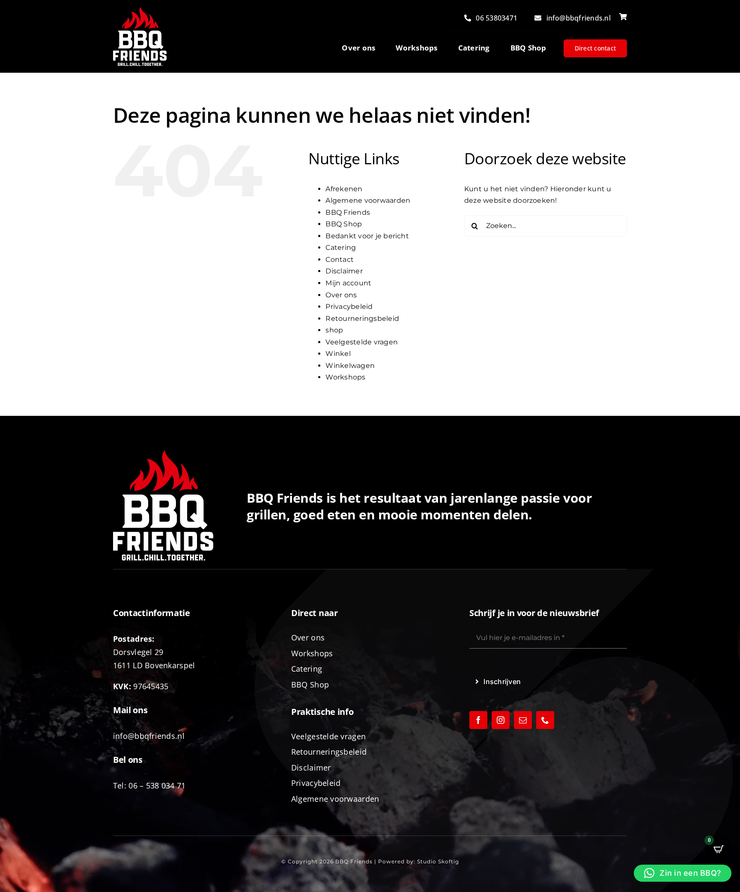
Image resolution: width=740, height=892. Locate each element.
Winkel (337, 354)
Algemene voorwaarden (367, 200)
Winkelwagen (350, 366)
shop (334, 330)
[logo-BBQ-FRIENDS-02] (140, 10)
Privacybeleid (349, 306)
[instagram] (501, 720)
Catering (340, 247)
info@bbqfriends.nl (149, 736)
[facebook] (478, 720)
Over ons (341, 295)
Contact (339, 259)
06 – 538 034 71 (156, 785)
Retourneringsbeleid (362, 318)
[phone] (545, 720)
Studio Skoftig (438, 861)
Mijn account (348, 283)
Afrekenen (343, 189)
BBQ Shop (343, 224)
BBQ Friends (347, 212)
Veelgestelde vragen (361, 342)
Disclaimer (343, 271)
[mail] (523, 720)
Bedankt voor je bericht (367, 236)
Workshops (345, 377)
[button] (682, 873)
